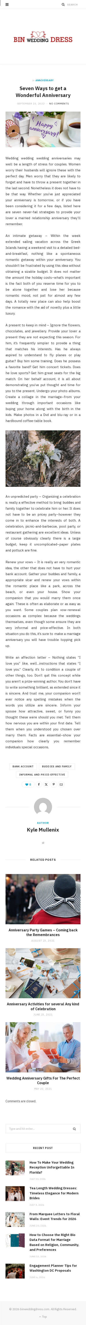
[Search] (63, 4)
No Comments (59, 103)
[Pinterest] (53, 784)
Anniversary (45, 80)
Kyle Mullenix (43, 829)
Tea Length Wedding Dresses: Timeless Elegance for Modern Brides (54, 1193)
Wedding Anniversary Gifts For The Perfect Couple (43, 1080)
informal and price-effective (42, 774)
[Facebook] (39, 784)
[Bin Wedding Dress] (43, 36)
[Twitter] (46, 784)
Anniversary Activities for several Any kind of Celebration (43, 1006)
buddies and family (57, 766)
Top (44, 1317)
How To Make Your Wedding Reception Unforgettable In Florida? (52, 1167)
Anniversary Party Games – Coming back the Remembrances (43, 932)
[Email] (61, 784)
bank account (23, 766)
